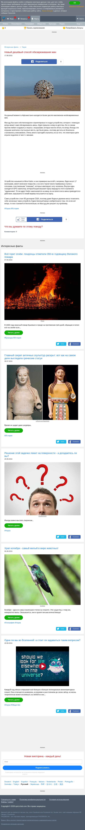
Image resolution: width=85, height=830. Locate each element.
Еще (78, 24)
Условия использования (59, 799)
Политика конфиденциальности (32, 799)
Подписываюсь (43, 768)
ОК (74, 3)
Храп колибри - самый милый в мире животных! (31, 548)
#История (15, 208)
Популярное (16, 24)
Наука (62, 24)
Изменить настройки (76, 6)
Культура (52, 24)
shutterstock (42, 516)
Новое (5, 24)
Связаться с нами (8, 799)
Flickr (42, 321)
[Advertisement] (42, 156)
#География (9, 623)
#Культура (8, 338)
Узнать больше (47, 11)
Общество (41, 24)
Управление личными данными (12, 824)
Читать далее (14, 333)
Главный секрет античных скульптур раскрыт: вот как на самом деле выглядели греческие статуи (40, 357)
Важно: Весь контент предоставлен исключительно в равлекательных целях (28, 820)
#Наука (7, 208)
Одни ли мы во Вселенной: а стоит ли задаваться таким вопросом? (42, 640)
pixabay (42, 606)
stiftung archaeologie (42, 421)
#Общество (15, 705)
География (29, 24)
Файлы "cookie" (7, 802)
